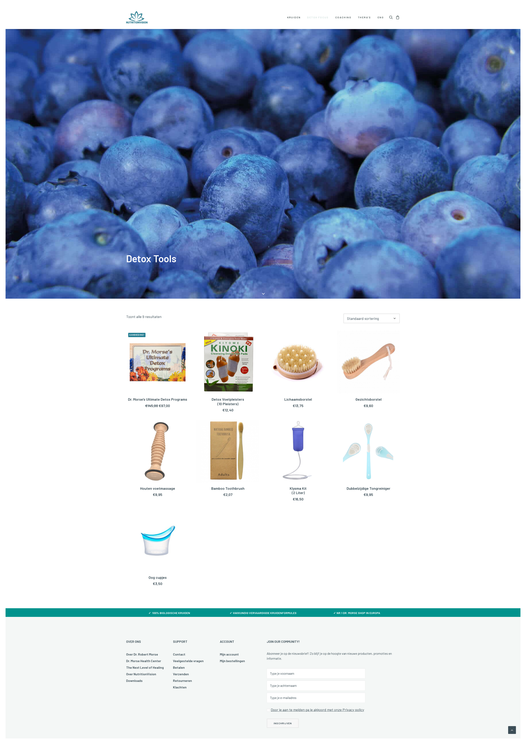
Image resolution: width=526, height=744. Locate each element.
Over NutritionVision (141, 674)
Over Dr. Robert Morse (142, 654)
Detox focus (318, 17)
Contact (179, 654)
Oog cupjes (158, 577)
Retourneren (182, 680)
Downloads (134, 680)
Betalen (179, 667)
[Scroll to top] (512, 729)
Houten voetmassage (157, 488)
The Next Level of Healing (145, 667)
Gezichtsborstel (368, 399)
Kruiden (294, 17)
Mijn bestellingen (232, 661)
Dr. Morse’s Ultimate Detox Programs (157, 399)
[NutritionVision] (137, 17)
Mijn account (229, 654)
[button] (391, 17)
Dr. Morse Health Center (143, 661)
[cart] (397, 17)
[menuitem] (294, 17)
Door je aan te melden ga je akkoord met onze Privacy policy (317, 709)
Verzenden (181, 674)
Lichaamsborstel (298, 399)
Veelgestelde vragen (188, 661)
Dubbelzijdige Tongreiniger (368, 488)
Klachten (180, 687)
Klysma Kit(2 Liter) (298, 490)
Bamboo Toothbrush (228, 488)
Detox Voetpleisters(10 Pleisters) (228, 401)
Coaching (343, 17)
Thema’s (364, 17)
